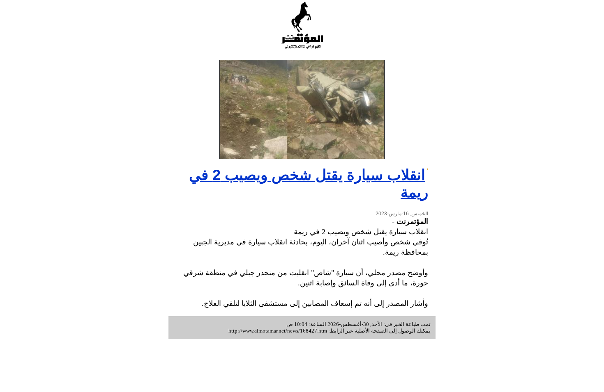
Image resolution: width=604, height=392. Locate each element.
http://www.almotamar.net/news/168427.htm (277, 331)
